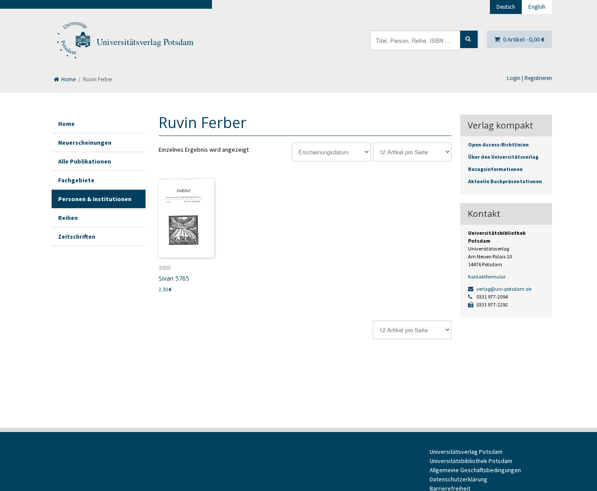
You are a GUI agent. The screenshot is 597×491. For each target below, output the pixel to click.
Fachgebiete (76, 180)
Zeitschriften (76, 236)
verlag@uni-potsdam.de (503, 289)
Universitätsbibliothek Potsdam (471, 461)
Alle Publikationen (84, 161)
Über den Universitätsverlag (503, 156)
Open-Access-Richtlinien (498, 144)
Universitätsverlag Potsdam (145, 42)
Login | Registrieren (529, 78)
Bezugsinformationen (495, 169)
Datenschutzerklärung (458, 479)
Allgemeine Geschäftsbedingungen (475, 470)
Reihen (68, 218)
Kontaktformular (487, 276)
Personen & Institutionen (95, 199)
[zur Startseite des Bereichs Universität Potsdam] (73, 42)
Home (68, 79)
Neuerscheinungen (84, 142)
